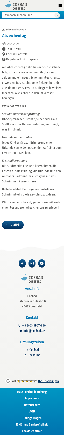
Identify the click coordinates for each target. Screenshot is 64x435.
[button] (57, 15)
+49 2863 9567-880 (34, 325)
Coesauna (34, 355)
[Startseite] (16, 5)
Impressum (32, 398)
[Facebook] (22, 263)
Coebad (34, 349)
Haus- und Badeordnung (32, 392)
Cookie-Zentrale (32, 431)
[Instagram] (32, 263)
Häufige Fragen (32, 418)
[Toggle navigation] (60, 5)
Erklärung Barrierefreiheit (32, 424)
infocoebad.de (34, 331)
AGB (32, 411)
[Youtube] (41, 263)
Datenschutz (32, 405)
